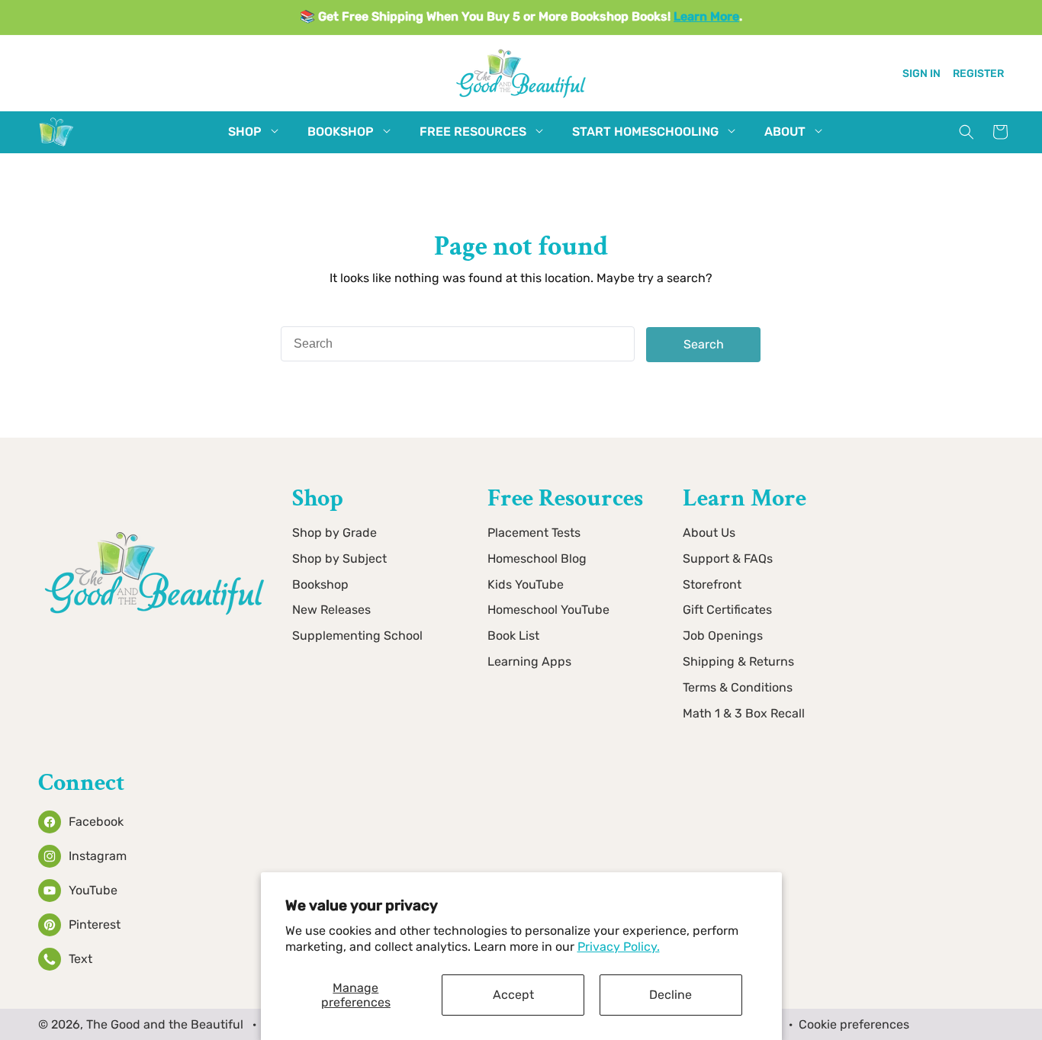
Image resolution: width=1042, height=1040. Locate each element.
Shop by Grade (334, 532)
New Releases (331, 610)
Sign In (921, 72)
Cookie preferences (854, 1024)
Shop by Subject (339, 558)
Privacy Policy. (618, 946)
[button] (245, 132)
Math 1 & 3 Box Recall (744, 713)
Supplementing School (357, 636)
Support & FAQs (728, 558)
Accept (513, 994)
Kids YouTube (525, 584)
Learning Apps (529, 661)
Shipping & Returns (738, 661)
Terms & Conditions (738, 687)
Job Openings (723, 636)
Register (978, 72)
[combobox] (458, 343)
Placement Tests (533, 532)
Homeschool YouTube (548, 610)
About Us (709, 532)
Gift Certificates (727, 610)
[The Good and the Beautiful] (56, 146)
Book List (513, 636)
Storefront (712, 584)
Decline (670, 994)
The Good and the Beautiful (164, 1024)
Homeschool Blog (537, 558)
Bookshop (320, 584)
